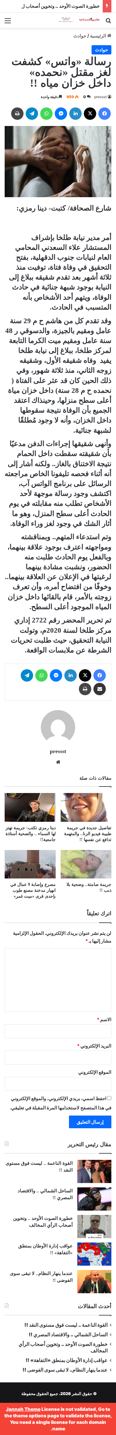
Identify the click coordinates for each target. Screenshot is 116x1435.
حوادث (79, 36)
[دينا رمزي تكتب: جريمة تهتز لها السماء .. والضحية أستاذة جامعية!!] (30, 807)
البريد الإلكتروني (94, 1046)
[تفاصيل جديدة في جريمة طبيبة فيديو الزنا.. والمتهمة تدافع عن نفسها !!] (86, 807)
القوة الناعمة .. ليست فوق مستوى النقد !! (66, 1325)
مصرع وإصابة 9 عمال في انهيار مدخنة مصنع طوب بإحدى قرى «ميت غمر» (33, 890)
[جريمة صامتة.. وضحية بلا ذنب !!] (86, 864)
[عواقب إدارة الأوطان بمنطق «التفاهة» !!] (94, 1254)
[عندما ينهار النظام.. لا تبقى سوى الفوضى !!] (94, 1281)
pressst (100, 96)
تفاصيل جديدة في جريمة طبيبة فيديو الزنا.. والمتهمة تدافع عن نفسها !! (87, 834)
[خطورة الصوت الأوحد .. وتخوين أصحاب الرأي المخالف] (94, 1226)
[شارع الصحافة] (76, 20)
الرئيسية (98, 36)
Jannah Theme (23, 1409)
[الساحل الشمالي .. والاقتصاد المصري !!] (94, 1199)
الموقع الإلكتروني (94, 1072)
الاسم (104, 1019)
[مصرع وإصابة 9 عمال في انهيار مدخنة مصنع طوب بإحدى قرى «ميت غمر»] (30, 864)
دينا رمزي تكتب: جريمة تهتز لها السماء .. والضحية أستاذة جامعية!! (31, 834)
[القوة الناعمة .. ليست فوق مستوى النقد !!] (94, 1171)
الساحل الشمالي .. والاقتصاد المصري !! (68, 1334)
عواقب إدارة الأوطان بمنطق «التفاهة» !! (66, 1360)
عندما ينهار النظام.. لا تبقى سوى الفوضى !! (65, 1370)
